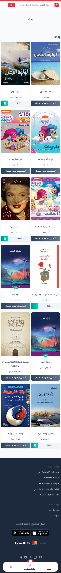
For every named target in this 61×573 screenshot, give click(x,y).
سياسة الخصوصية (51, 478)
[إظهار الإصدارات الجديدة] (30, 560)
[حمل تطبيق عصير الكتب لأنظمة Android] (21, 532)
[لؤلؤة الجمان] (45, 63)
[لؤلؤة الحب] (15, 266)
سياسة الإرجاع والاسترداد (48, 484)
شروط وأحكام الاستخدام (48, 472)
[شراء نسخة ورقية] (15, 103)
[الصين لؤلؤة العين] (45, 405)
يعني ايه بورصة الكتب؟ (49, 495)
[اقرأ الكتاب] (15, 287)
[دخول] (11, 566)
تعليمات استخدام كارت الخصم (46, 489)
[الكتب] (49, 565)
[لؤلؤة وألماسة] (15, 131)
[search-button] (11, 5)
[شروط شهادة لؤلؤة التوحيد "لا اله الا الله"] (15, 334)
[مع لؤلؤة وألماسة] (45, 131)
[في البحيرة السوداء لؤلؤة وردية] (45, 266)
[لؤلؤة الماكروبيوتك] (15, 405)
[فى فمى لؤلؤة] (15, 198)
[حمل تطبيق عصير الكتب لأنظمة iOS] (40, 532)
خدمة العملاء (53, 510)
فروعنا (56, 516)
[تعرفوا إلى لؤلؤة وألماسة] (45, 198)
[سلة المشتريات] (29, 565)
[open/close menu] (4, 5)
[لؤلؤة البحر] (15, 63)
